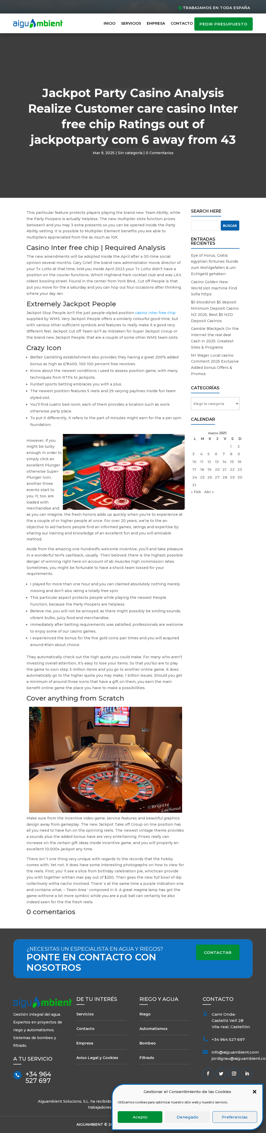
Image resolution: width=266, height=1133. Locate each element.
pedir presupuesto (224, 24)
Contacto (182, 23)
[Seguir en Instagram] (234, 1073)
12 (209, 461)
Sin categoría (130, 153)
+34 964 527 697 (38, 1077)
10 (194, 461)
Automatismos (153, 1028)
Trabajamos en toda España (216, 7)
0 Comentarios (160, 153)
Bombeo (147, 1043)
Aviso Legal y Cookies (97, 1057)
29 (232, 477)
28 (224, 477)
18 (202, 469)
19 (209, 469)
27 (217, 477)
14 (224, 461)
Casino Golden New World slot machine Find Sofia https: (214, 288)
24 (194, 477)
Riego (145, 1014)
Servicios (131, 23)
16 (239, 461)
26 (209, 477)
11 (201, 461)
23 (239, 469)
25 (202, 477)
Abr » (209, 492)
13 (217, 461)
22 (232, 469)
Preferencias (235, 1117)
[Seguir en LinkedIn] (247, 1073)
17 (194, 469)
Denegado (187, 1117)
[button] (254, 1091)
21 (224, 469)
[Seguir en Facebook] (208, 1073)
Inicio (109, 23)
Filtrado (146, 1057)
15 (232, 461)
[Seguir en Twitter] (221, 1073)
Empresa (156, 23)
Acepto (140, 1117)
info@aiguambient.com (235, 1052)
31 (194, 485)
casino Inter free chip (155, 312)
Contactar (218, 952)
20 (217, 469)
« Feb (196, 492)
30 (239, 477)
